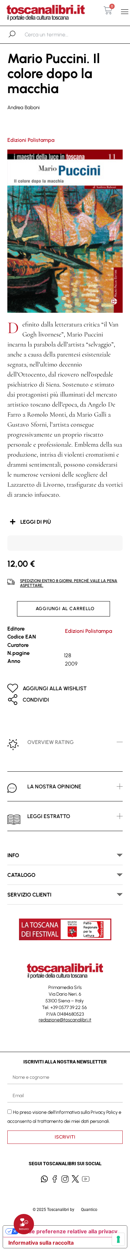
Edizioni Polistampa (30, 140)
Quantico (89, 1209)
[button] (124, 11)
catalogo (21, 875)
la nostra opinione (54, 786)
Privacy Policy (104, 1112)
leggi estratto (48, 816)
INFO (13, 855)
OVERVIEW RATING (50, 742)
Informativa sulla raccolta (41, 1242)
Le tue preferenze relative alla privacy (68, 1231)
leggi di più (35, 522)
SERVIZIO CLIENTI (29, 895)
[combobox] (59, 34)
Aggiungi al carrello (65, 608)
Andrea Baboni (23, 107)
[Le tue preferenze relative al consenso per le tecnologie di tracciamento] (118, 1239)
